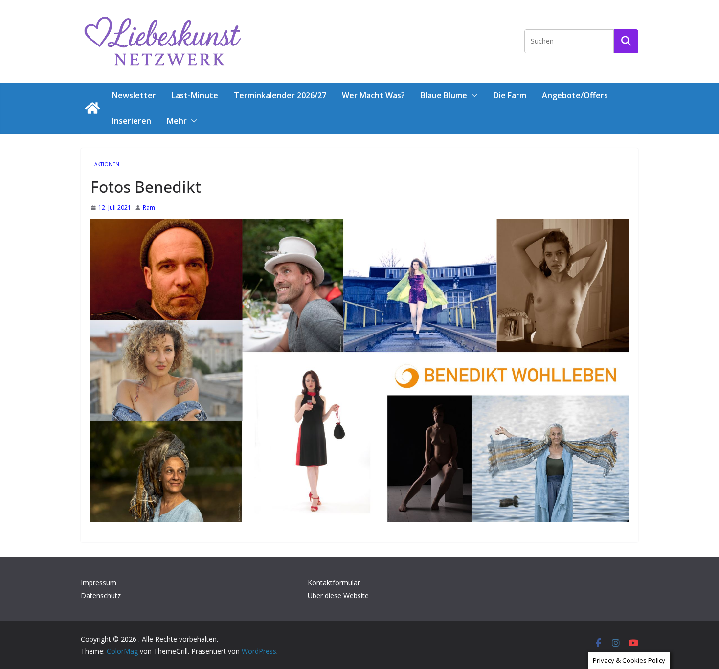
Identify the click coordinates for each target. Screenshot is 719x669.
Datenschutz (101, 595)
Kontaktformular (334, 582)
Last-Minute (195, 95)
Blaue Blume (444, 95)
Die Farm (510, 95)
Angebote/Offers (575, 95)
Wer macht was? (373, 95)
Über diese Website (338, 595)
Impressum (98, 582)
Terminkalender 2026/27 (280, 95)
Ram (149, 207)
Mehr (177, 120)
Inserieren (131, 120)
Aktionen (106, 164)
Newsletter (134, 95)
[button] (472, 95)
